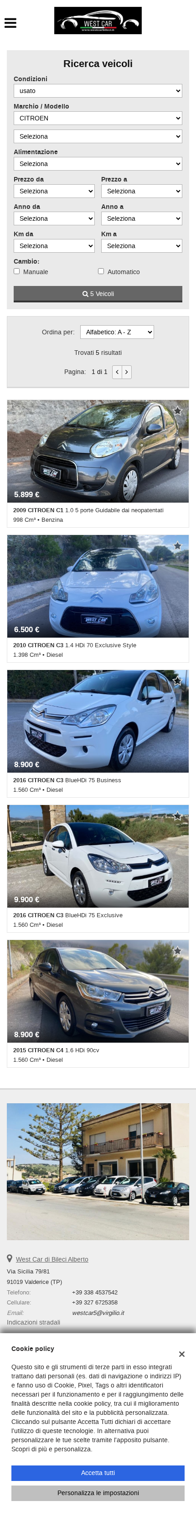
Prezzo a (114, 179)
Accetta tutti (98, 1473)
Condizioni (30, 79)
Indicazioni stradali (33, 1322)
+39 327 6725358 (95, 1302)
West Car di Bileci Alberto (52, 1259)
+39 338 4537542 (95, 1292)
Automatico (124, 272)
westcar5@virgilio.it (98, 1313)
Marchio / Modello (41, 106)
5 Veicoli (101, 294)
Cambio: (27, 261)
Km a (109, 234)
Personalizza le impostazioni (98, 1493)
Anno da (27, 207)
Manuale (35, 272)
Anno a (112, 207)
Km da (23, 234)
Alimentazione (36, 152)
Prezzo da (29, 179)
